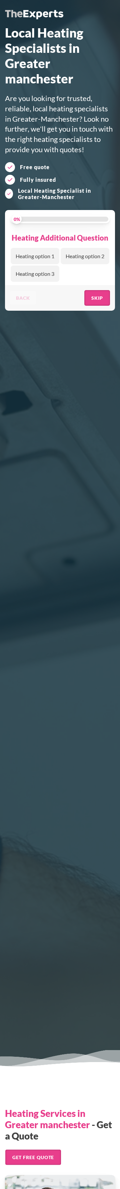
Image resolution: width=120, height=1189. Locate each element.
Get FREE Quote (33, 1157)
